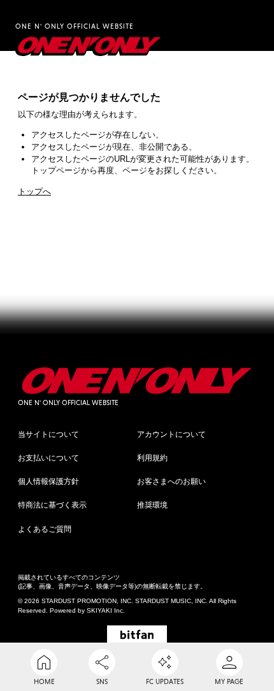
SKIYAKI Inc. (106, 610)
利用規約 (152, 457)
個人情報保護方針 (48, 481)
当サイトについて (48, 434)
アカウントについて (171, 434)
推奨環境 (152, 505)
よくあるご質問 (44, 529)
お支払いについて (48, 457)
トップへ (34, 191)
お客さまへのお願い (171, 481)
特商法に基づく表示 (52, 505)
